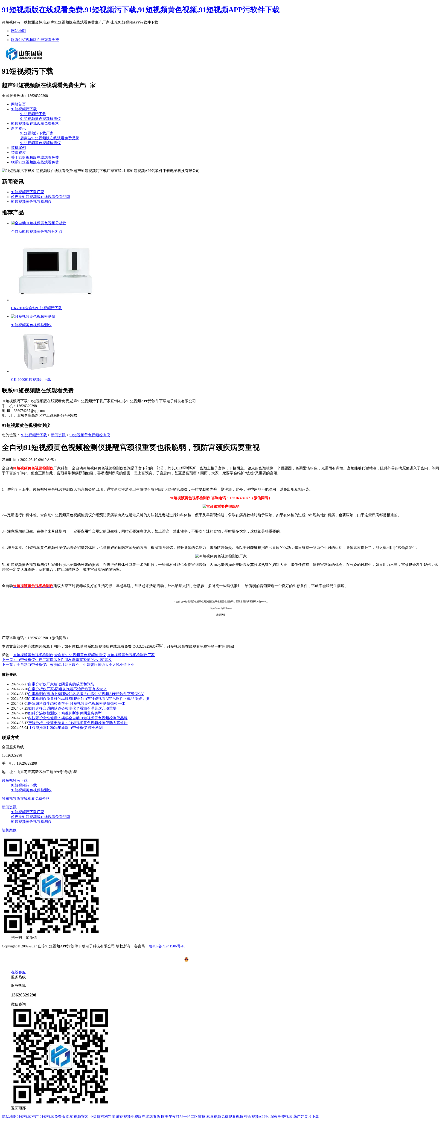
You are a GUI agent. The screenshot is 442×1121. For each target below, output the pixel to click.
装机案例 (18, 148)
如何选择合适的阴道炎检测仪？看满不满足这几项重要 (72, 708)
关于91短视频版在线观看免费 (35, 157)
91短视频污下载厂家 (36, 133)
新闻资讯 (18, 128)
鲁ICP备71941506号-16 (167, 946)
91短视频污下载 (24, 109)
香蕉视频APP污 (256, 1116)
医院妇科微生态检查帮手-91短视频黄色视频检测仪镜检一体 (76, 703)
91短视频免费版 (52, 1116)
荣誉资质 (18, 152)
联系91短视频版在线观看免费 (35, 40)
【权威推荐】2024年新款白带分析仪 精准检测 (65, 728)
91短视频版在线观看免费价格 (35, 123)
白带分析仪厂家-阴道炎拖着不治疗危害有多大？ (67, 689)
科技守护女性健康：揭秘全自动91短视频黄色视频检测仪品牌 (78, 718)
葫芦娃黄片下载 (306, 1116)
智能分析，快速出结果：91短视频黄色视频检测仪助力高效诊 (78, 723)
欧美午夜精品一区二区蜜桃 (183, 1116)
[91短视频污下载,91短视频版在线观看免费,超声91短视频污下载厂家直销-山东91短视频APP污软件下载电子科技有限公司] (24, 60)
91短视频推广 (28, 1116)
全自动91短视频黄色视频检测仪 (80, 655)
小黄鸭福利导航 (102, 1116)
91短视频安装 (77, 1116)
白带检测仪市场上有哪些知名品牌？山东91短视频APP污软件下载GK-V (86, 694)
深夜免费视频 (281, 1116)
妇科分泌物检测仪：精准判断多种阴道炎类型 (65, 713)
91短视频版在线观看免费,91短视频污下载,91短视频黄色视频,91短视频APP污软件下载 (141, 10)
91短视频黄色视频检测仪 (40, 119)
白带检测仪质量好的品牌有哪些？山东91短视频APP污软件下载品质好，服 (88, 699)
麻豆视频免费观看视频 (224, 1116)
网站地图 (18, 31)
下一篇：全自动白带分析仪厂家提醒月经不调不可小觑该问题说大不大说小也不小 (68, 665)
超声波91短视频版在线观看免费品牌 (49, 138)
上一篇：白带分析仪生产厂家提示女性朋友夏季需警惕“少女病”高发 (57, 660)
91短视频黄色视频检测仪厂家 (131, 655)
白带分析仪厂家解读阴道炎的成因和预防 (61, 684)
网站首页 (18, 104)
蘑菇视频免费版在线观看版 (138, 1116)
